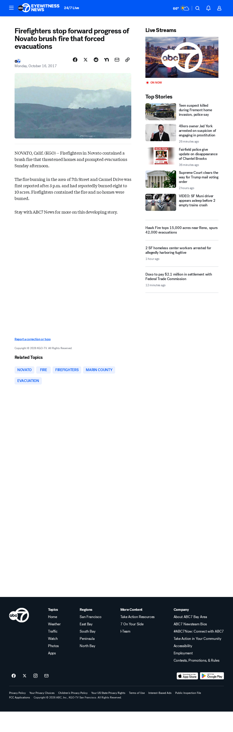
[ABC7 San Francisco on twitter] (24, 675)
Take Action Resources (137, 617)
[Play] (181, 57)
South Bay (87, 631)
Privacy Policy (17, 693)
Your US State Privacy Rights (108, 693)
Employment (183, 653)
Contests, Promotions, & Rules (196, 660)
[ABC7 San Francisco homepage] (38, 8)
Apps (52, 653)
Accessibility (183, 646)
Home (52, 617)
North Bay (87, 646)
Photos (53, 646)
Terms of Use (137, 693)
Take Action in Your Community (197, 639)
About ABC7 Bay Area (190, 617)
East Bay (86, 624)
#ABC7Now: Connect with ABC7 (199, 631)
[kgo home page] (19, 615)
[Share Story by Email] (117, 60)
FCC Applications (19, 697)
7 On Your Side (132, 624)
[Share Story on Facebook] (75, 60)
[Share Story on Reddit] (96, 60)
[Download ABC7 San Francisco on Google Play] (212, 676)
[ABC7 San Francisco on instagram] (35, 675)
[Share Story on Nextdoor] (106, 60)
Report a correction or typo (33, 339)
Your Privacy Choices (42, 693)
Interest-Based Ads (160, 693)
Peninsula (87, 639)
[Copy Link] (127, 60)
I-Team (125, 631)
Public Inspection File (188, 693)
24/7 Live (71, 7)
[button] (11, 7)
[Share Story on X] (85, 60)
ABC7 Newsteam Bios (190, 624)
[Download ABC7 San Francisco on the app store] (187, 676)
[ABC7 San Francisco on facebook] (13, 675)
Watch (53, 639)
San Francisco (90, 617)
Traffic (53, 631)
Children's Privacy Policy (73, 693)
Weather (54, 624)
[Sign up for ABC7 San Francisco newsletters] (46, 675)
